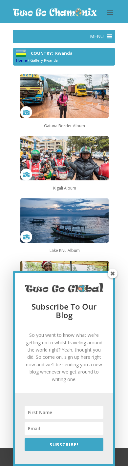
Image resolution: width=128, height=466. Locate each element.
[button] (97, 36)
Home (21, 60)
